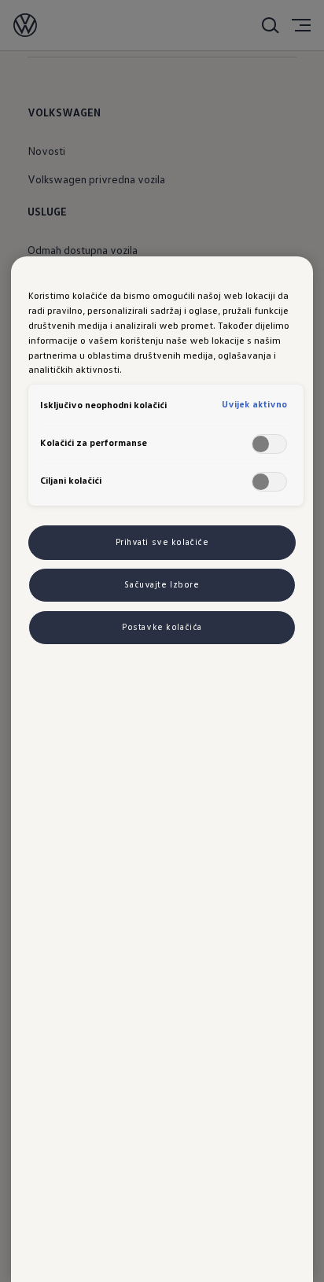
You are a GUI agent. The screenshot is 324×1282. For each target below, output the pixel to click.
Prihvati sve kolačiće (162, 541)
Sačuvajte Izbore (161, 584)
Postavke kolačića (162, 626)
